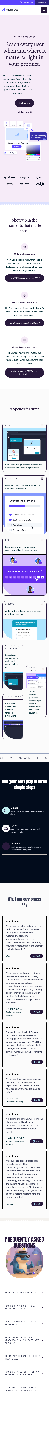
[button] (44, 10)
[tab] (24, 812)
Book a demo (24, 103)
